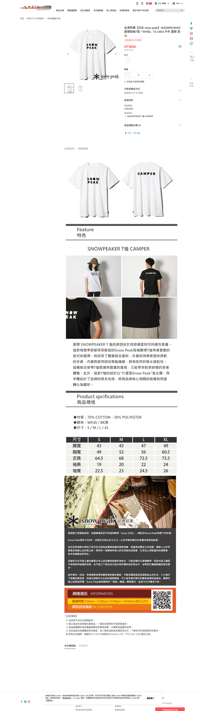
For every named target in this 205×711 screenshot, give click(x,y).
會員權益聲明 (120, 710)
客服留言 (118, 706)
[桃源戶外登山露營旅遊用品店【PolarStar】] (35, 7)
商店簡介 (78, 706)
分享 (129, 133)
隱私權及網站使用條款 (83, 710)
